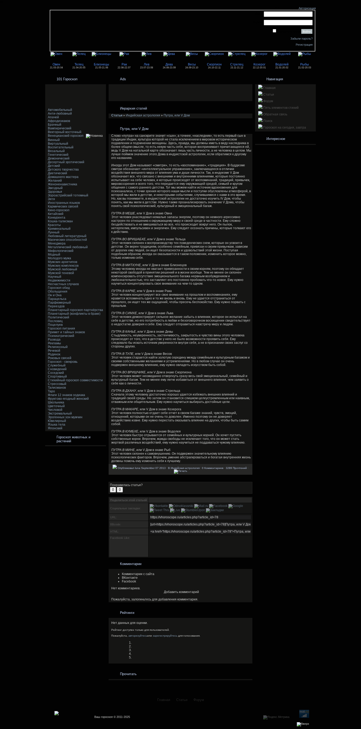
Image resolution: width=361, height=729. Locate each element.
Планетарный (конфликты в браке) (74, 314)
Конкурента (56, 217)
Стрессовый (57, 384)
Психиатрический (61, 336)
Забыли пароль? (301, 38)
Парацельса (57, 299)
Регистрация (304, 44)
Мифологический (60, 251)
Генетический (58, 155)
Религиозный (58, 347)
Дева (169, 64)
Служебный (57, 365)
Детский (54, 166)
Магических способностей (67, 240)
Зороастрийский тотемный (68, 195)
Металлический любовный (68, 247)
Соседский (56, 373)
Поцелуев (55, 325)
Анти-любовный (60, 113)
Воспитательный (60, 147)
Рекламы (54, 343)
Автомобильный (60, 110)
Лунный (53, 232)
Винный (54, 140)
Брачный (54, 124)
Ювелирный (57, 421)
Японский (55, 428)
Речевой (54, 350)
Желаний (55, 180)
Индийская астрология (143, 115)
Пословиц (55, 321)
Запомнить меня (289, 31)
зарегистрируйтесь (165, 635)
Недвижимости (59, 280)
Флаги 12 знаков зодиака (66, 395)
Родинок (54, 354)
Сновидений (57, 369)
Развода (54, 339)
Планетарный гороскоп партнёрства (75, 310)
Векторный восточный (64, 132)
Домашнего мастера (63, 177)
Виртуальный (58, 143)
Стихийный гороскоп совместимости (75, 380)
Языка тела (56, 424)
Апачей (53, 117)
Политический (58, 317)
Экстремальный (60, 413)
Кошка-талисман (60, 221)
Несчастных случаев (63, 284)
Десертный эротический (66, 162)
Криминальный (59, 229)
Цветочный (56, 406)
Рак (124, 64)
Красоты (54, 225)
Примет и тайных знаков (66, 332)
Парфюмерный (59, 302)
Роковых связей (59, 358)
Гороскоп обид (59, 288)
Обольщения (57, 291)
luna (137, 468)
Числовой (55, 410)
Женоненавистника (62, 184)
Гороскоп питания (61, 328)
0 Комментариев (212, 468)
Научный (54, 277)
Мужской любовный (62, 269)
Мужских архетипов (62, 262)
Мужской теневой (61, 273)
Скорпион (214, 64)
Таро (51, 391)
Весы (192, 64)
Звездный (55, 188)
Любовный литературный (67, 236)
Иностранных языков (64, 203)
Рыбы (304, 64)
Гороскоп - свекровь (62, 362)
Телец (79, 64)
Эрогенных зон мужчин (65, 417)
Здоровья (55, 192)
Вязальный (56, 151)
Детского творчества (63, 169)
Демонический (59, 158)
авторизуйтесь (137, 635)
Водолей (282, 64)
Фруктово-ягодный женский (68, 399)
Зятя (51, 199)
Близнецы (101, 64)
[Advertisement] (74, 96)
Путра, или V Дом (177, 115)
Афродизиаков (59, 121)
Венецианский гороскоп (66, 136)
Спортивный (57, 376)
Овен (56, 64)
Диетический (57, 173)
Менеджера (57, 243)
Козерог (259, 64)
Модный (54, 254)
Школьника (56, 402)
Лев (146, 64)
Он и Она (55, 295)
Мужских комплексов (63, 265)
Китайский (55, 214)
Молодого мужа (59, 258)
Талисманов (57, 387)
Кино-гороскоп (59, 210)
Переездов (56, 306)
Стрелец (236, 64)
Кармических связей (63, 206)
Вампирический (59, 128)
